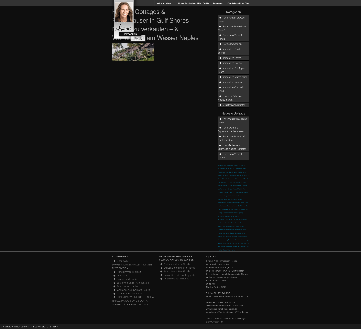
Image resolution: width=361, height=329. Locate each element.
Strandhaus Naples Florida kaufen (233, 226)
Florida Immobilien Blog (238, 3)
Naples (220, 223)
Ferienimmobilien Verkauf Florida (238, 179)
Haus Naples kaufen (224, 209)
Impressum (218, 3)
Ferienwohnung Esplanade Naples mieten (231, 129)
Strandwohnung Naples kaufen (227, 240)
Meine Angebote (164, 3)
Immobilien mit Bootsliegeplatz (179, 275)
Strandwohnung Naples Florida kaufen (235, 236)
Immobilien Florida (232, 63)
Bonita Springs (222, 169)
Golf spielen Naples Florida (231, 196)
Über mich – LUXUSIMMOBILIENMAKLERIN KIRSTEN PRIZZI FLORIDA (132, 264)
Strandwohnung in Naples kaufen (133, 282)
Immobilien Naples (232, 82)
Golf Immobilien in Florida (177, 264)
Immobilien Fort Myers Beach (231, 70)
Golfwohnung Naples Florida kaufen (229, 202)
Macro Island (243, 219)
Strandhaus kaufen (233, 223)
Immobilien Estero (232, 57)
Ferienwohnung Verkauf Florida (232, 189)
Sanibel (225, 223)
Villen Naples (231, 250)
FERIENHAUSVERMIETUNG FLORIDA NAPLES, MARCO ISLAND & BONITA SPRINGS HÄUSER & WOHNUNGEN (133, 301)
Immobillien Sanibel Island (230, 89)
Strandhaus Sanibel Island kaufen (228, 230)
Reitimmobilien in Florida (176, 278)
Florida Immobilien (232, 43)
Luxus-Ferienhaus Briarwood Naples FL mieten (232, 147)
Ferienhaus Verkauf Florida (230, 37)
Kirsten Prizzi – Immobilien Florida (193, 3)
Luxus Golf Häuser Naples (130, 293)
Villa (233, 243)
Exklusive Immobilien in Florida (179, 267)
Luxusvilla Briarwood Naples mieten (230, 98)
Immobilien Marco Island (235, 77)
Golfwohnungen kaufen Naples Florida (230, 199)
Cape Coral (238, 169)
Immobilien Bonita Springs (229, 51)
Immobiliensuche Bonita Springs (228, 219)
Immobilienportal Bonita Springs (233, 213)
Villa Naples (221, 247)
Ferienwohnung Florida (225, 182)
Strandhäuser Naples (127, 286)
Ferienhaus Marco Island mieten (232, 28)
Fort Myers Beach (228, 192)
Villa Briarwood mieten (234, 104)
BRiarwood (230, 169)
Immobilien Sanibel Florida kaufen (228, 216)
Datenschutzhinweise (127, 279)
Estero (244, 169)
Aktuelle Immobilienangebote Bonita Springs (231, 165)
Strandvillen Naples (229, 233)
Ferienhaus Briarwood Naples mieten (231, 138)
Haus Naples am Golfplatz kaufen (237, 206)
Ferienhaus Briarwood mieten (231, 19)
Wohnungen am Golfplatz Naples (133, 289)
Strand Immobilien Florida (177, 271)
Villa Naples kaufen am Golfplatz (235, 247)
